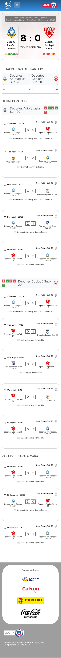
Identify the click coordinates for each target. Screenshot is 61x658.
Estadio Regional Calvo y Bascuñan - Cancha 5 (21, 20)
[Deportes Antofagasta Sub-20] (11, 40)
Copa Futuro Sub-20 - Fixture (26, 18)
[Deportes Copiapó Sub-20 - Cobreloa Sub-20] (30, 399)
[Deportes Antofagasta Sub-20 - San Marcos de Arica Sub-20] (30, 226)
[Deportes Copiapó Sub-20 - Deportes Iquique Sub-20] (30, 334)
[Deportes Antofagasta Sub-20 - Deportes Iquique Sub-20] (30, 194)
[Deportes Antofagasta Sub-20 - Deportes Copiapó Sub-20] (30, 131)
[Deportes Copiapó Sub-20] (49, 40)
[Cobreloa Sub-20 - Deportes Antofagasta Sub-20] (30, 161)
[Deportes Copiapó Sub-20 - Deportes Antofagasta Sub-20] (30, 259)
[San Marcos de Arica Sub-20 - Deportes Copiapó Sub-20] (30, 367)
